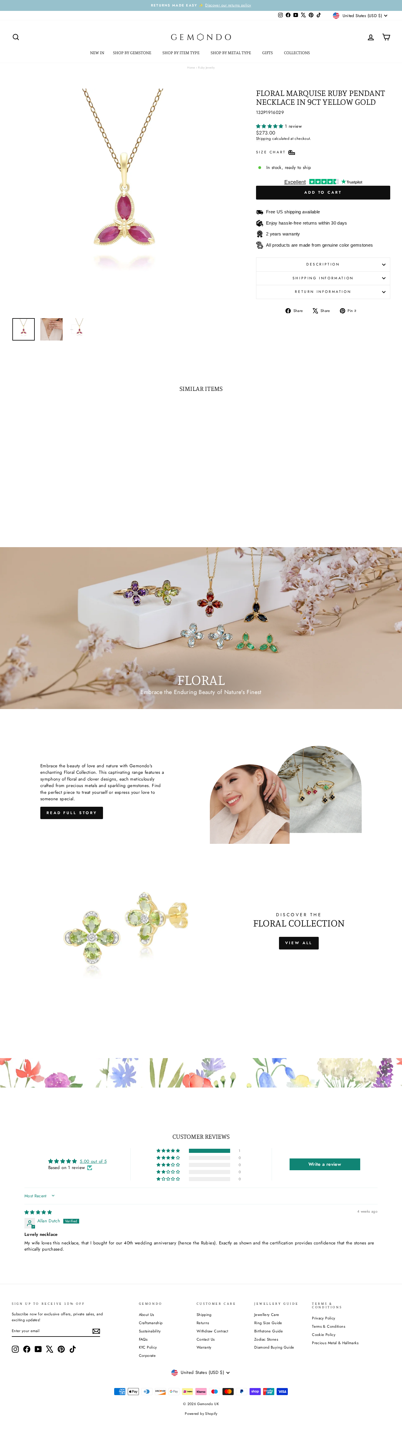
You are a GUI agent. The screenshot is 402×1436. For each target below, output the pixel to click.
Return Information (323, 291)
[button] (270, 126)
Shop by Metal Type (231, 52)
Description (323, 264)
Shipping (263, 138)
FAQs (143, 1339)
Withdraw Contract (212, 1331)
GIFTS (268, 52)
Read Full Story (71, 813)
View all (299, 943)
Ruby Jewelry (206, 67)
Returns (203, 1323)
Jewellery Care (266, 1314)
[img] (38, 1212)
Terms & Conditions (328, 1326)
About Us (146, 1314)
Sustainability (150, 1331)
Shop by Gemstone (132, 52)
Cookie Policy (323, 1334)
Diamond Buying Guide (274, 1347)
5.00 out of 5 (93, 1161)
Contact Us (206, 1339)
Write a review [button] (324, 1164)
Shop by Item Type (181, 52)
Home (191, 67)
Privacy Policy (323, 1318)
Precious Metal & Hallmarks (335, 1343)
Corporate (147, 1355)
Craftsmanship (151, 1323)
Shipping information (323, 278)
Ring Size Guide (268, 1323)
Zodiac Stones (266, 1339)
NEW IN (97, 52)
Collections (297, 52)
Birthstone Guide (268, 1331)
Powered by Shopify (201, 1413)
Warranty (204, 1347)
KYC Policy (148, 1347)
